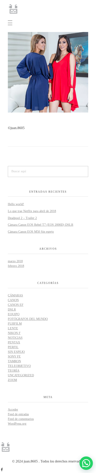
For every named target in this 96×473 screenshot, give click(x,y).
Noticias (15, 337)
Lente (13, 328)
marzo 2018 (15, 261)
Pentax (14, 342)
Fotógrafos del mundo (28, 319)
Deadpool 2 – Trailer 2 (22, 218)
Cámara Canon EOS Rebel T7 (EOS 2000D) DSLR (40, 224)
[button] (86, 463)
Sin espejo (16, 352)
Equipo (13, 314)
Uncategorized (21, 375)
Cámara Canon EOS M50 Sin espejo (31, 231)
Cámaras (15, 295)
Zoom (12, 380)
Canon (13, 300)
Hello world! (16, 204)
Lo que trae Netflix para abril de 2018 (32, 211)
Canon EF (15, 305)
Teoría (13, 370)
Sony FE (14, 356)
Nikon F (14, 333)
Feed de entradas (18, 414)
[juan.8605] (13, 9)
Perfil (13, 347)
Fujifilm (15, 323)
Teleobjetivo (19, 366)
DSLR (12, 309)
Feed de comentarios (21, 419)
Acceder (13, 409)
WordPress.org (17, 423)
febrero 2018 (16, 266)
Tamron (14, 361)
